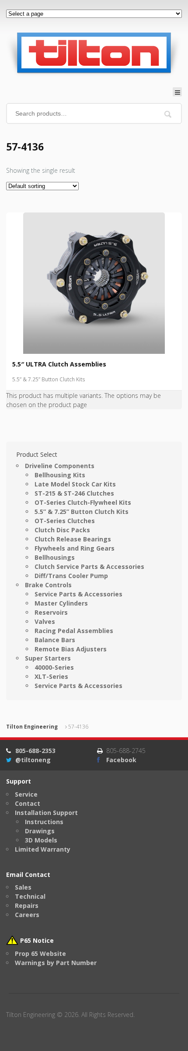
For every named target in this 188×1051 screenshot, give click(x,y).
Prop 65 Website (40, 953)
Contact (27, 803)
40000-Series (54, 667)
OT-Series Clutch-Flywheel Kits (83, 502)
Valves (45, 621)
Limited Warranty (42, 849)
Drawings (40, 831)
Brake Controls (48, 585)
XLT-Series (51, 676)
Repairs (26, 905)
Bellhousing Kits (60, 475)
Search (168, 114)
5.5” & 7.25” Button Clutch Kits (48, 379)
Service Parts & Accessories (78, 594)
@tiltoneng (33, 760)
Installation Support (46, 812)
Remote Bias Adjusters (71, 649)
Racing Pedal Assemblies (74, 630)
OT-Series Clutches (65, 521)
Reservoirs (51, 612)
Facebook (121, 760)
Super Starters (48, 658)
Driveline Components (59, 466)
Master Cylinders (61, 603)
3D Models (41, 840)
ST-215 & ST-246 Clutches (74, 493)
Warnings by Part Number (56, 963)
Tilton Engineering (32, 726)
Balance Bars (55, 640)
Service (26, 794)
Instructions (44, 822)
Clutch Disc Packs (62, 530)
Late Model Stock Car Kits (75, 484)
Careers (27, 915)
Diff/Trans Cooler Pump (71, 576)
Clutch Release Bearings (73, 539)
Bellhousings (55, 557)
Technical (30, 896)
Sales (23, 887)
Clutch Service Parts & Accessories (89, 566)
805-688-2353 (35, 750)
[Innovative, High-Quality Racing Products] (93, 52)
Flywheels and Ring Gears (75, 548)
